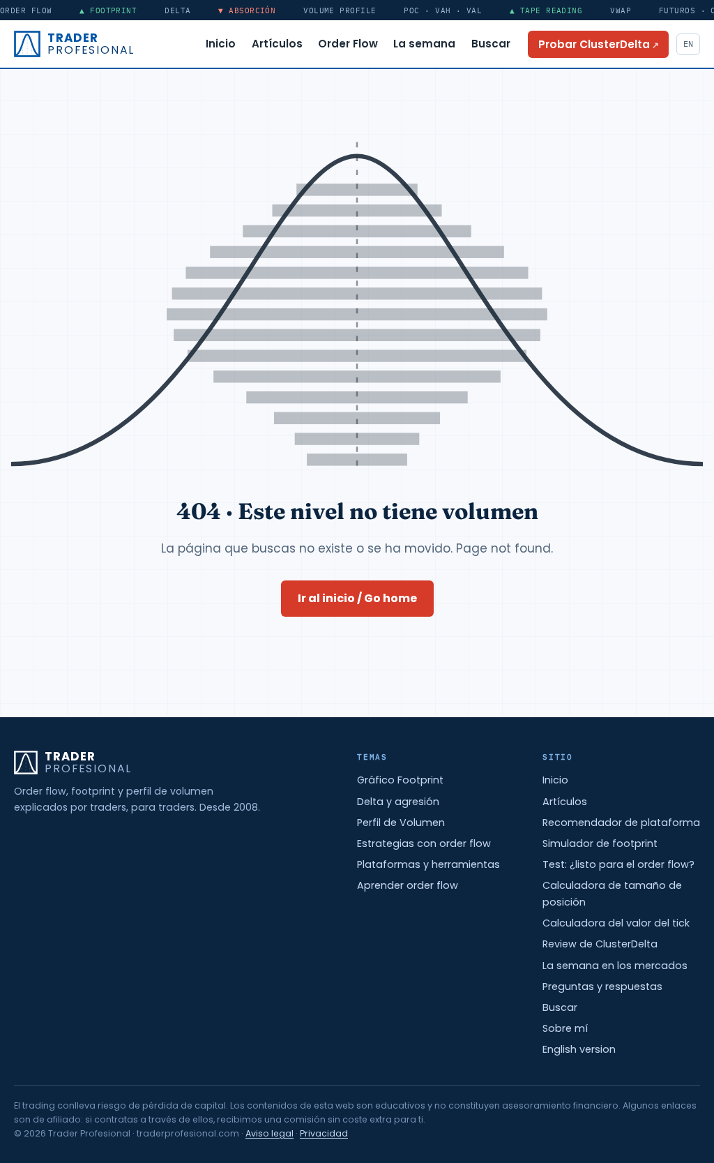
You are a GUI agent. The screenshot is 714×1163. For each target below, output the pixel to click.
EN (688, 43)
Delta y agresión (398, 802)
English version (579, 1049)
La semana (424, 43)
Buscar (490, 43)
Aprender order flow (407, 885)
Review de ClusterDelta (600, 944)
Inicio (221, 43)
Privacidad (324, 1133)
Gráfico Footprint (400, 780)
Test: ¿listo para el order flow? (618, 864)
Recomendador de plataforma (621, 823)
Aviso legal (269, 1133)
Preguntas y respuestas (602, 986)
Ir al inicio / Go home (357, 598)
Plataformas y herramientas (428, 864)
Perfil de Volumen (401, 823)
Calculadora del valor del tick (616, 923)
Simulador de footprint (600, 843)
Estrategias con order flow (424, 843)
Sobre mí (565, 1028)
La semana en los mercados (615, 966)
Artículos (277, 43)
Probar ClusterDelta (603, 44)
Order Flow (348, 43)
